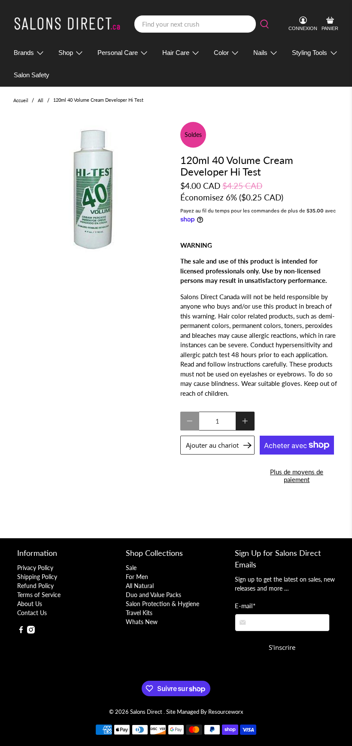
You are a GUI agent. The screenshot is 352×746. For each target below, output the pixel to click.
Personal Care (117, 52)
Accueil (20, 100)
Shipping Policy (37, 576)
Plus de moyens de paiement (296, 475)
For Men (137, 576)
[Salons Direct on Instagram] (31, 631)
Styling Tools (309, 52)
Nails (260, 52)
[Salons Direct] (67, 24)
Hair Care (175, 52)
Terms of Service (39, 594)
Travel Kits (139, 612)
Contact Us (32, 612)
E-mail (245, 606)
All (40, 100)
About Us (29, 603)
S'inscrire (282, 647)
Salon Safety (31, 75)
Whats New (142, 621)
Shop (65, 52)
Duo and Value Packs (153, 594)
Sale (131, 567)
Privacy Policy (35, 567)
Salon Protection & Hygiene (162, 603)
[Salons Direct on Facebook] (21, 631)
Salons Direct (147, 712)
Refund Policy (35, 585)
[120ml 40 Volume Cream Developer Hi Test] (92, 189)
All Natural (140, 585)
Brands (24, 52)
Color (221, 52)
